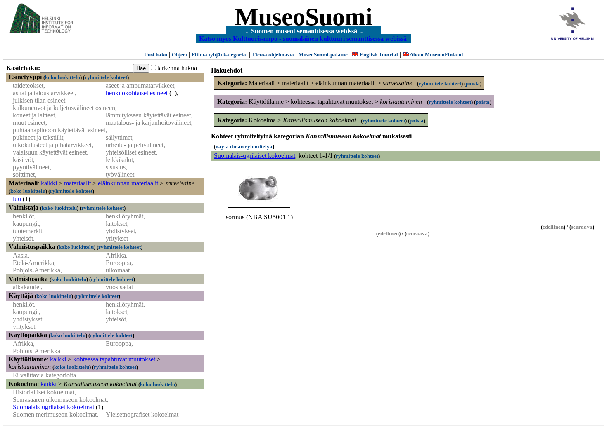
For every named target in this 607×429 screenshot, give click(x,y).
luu (17, 198)
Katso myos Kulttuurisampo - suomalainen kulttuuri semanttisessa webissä (303, 38)
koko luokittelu (62, 77)
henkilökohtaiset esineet (137, 92)
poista (473, 83)
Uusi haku (155, 55)
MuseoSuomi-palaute (323, 55)
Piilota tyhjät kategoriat (220, 55)
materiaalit (77, 183)
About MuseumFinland (436, 55)
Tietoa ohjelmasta (273, 55)
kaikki (49, 183)
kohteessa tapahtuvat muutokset (114, 359)
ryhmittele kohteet (106, 77)
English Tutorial (378, 55)
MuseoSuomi (303, 16)
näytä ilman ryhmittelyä (244, 146)
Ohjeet (179, 55)
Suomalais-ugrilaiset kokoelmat (53, 406)
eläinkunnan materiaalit (128, 183)
